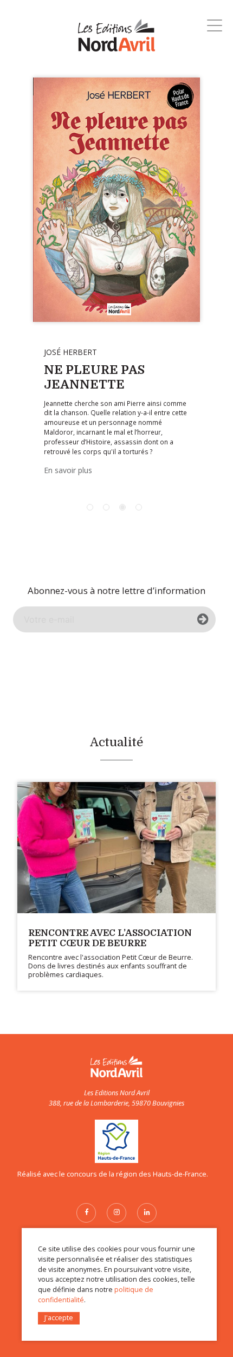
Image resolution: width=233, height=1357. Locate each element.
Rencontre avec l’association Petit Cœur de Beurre (110, 938)
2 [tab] (106, 507)
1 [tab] (90, 507)
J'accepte (58, 1317)
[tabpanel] (116, 280)
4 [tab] (138, 507)
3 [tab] (122, 507)
